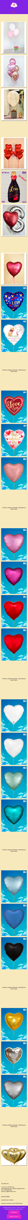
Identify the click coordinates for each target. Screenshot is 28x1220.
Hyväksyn (14, 1212)
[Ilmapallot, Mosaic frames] (14, 5)
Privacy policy (14, 1216)
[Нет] (26, 1213)
